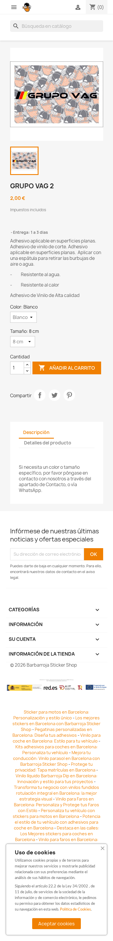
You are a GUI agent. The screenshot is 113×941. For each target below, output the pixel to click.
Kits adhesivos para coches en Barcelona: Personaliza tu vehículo (56, 749)
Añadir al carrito (67, 367)
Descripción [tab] (36, 432)
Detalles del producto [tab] (47, 443)
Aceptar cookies (56, 923)
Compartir (39, 395)
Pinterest (69, 395)
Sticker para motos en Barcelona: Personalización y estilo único (51, 715)
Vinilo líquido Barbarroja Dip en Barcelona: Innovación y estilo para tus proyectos (56, 778)
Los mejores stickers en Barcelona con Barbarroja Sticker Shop (56, 723)
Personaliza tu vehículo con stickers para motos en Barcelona (54, 813)
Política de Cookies (75, 909)
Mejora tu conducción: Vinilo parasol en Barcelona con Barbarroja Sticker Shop (56, 758)
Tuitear (54, 395)
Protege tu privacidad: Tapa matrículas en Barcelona (55, 767)
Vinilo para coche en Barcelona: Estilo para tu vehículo (57, 738)
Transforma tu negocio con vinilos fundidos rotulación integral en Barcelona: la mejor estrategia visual (56, 793)
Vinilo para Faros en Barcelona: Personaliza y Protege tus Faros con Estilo (56, 804)
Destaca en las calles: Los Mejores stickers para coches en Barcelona (57, 833)
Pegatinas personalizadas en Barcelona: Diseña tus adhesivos (52, 732)
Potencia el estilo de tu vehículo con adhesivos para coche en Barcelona (57, 822)
